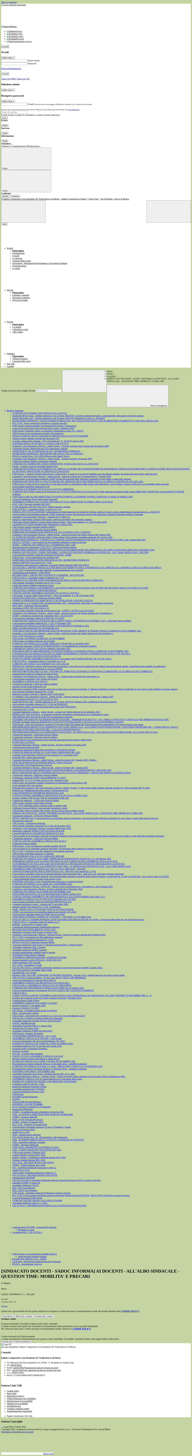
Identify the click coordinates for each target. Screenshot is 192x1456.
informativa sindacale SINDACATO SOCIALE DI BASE (38, 831)
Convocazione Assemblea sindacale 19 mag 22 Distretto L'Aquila (41, 1127)
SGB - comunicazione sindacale (26, 1134)
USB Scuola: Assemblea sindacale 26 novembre (33, 641)
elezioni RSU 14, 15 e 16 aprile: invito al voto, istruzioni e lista (40, 780)
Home (109, 371)
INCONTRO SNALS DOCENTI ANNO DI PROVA (36, 656)
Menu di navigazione (158, 406)
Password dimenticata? (11, 68)
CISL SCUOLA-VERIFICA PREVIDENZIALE (34, 590)
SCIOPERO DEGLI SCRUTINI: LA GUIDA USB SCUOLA (40, 443)
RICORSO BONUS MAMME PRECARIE (32, 970)
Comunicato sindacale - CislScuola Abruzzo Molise (35, 734)
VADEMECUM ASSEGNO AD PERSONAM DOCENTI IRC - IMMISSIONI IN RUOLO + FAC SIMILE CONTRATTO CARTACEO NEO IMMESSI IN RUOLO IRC (90, 719)
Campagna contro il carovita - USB (28, 1084)
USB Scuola (17, 1094)
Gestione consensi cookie (18, 1408)
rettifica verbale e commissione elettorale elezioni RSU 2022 (39, 1157)
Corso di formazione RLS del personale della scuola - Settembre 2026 (43, 428)
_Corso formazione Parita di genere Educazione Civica (36, 879)
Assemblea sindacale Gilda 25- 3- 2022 (29, 1203)
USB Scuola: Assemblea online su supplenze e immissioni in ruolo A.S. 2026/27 (48, 431)
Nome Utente (34, 60)
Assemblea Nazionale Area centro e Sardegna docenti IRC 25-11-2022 (43, 1074)
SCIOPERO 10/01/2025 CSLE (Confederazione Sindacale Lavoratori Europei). (47, 881)
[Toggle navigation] (23, 211)
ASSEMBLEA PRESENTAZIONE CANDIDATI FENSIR (39, 957)
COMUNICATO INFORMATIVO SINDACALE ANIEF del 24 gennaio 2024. (48, 988)
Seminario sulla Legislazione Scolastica (29, 1048)
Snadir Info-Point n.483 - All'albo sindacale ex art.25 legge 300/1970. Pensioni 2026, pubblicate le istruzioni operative (64, 702)
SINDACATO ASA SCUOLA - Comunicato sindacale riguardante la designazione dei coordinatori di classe (60, 714)
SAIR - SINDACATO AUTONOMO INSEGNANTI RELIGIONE (43, 909)
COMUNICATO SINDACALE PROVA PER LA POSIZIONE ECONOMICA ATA (50, 626)
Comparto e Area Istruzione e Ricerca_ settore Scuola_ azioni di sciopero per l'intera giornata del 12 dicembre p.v (62, 613)
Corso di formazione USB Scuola (27, 1198)
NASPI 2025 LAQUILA (23, 742)
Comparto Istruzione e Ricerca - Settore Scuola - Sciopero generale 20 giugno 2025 (49, 745)
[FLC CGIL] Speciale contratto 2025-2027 (31, 504)
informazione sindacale (22, 821)
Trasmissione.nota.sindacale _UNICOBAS (31, 572)
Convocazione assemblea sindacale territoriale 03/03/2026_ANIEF (42, 555)
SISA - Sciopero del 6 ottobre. (25, 1013)
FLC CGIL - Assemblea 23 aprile (27, 965)
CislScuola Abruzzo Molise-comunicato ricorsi (33, 585)
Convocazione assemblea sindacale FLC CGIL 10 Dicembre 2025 (41, 623)
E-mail (31, 104)
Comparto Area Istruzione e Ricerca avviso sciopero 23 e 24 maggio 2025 (45, 755)
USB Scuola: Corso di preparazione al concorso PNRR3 (37, 669)
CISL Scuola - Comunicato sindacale (28, 823)
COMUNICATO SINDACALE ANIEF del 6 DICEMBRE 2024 (41, 891)
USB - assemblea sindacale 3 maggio (28, 1142)
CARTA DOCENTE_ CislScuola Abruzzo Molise (34, 529)
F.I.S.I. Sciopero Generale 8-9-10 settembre (31, 1107)
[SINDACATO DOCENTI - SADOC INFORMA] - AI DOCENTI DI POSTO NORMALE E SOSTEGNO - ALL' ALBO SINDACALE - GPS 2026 (80, 552)
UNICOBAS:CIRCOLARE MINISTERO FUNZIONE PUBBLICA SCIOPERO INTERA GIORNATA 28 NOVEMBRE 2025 (70, 651)
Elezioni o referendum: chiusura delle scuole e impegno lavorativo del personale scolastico (52, 519)
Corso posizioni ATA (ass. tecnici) (27, 785)
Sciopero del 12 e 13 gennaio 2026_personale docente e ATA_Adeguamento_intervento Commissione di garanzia (62, 603)
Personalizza (7, 1316)
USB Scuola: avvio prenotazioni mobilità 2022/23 (34, 1254)
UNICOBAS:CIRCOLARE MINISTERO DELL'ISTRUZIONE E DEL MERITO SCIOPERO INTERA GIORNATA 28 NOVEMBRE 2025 (76, 631)
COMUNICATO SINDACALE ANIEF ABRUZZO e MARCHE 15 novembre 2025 (50, 643)
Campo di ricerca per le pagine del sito (18, 390)
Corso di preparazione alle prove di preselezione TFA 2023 (38, 1041)
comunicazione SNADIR (23, 1178)
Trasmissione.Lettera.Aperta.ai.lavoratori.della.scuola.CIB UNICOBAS (44, 707)
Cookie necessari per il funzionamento (18, 1336)
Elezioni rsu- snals (26, 1230)
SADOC (16, 1099)
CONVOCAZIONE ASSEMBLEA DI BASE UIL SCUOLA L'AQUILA (45, 593)
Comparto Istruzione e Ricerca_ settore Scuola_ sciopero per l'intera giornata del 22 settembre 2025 (56, 712)
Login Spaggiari (73, 110)
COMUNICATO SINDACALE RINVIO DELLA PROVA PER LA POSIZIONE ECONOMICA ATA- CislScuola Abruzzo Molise (71, 621)
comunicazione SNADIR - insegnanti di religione (34, 1227)
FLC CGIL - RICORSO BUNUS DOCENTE (33, 1162)
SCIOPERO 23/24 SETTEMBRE (27, 1104)
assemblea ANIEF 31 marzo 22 (26, 1183)
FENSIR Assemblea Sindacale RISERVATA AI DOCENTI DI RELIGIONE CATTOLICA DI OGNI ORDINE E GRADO (68, 722)
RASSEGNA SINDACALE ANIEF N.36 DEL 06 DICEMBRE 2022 (43, 1061)
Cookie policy (13, 1391)
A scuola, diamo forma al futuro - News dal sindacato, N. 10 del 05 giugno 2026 (48, 441)
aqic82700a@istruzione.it (35, 1368)
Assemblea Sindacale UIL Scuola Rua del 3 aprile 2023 (37, 1046)
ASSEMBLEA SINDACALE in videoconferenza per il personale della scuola (47, 1079)
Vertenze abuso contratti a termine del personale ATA (35, 438)
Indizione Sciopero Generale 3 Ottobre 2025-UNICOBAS (38, 694)
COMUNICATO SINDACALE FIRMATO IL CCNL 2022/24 (40, 664)
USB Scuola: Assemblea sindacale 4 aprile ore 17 (34, 1172)
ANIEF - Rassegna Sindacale (25, 1145)
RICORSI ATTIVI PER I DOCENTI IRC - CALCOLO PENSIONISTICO (46, 729)
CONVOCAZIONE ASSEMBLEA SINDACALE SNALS (39, 841)
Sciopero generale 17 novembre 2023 (29, 1005)
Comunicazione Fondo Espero (25, 1000)
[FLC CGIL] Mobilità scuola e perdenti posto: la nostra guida (39, 805)
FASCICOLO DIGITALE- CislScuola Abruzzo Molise (37, 598)
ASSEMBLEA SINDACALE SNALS (29, 681)
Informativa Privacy (15, 1396)
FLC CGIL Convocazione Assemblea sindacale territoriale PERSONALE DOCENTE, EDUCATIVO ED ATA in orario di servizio (71, 1195)
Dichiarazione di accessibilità (19, 1401)
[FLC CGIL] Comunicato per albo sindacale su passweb (37, 937)
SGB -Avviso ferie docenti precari (27, 1119)
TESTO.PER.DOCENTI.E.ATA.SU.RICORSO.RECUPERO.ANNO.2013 (46, 894)
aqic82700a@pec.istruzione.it (36, 1370)
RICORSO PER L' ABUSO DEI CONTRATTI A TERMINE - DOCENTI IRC (48, 575)
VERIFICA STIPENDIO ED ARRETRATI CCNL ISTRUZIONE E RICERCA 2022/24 (52, 600)
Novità (110, 373)
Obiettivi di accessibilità (17, 1403)
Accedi (5, 46)
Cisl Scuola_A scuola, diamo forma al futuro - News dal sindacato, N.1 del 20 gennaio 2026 (53, 595)
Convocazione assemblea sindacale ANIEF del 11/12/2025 (38, 618)
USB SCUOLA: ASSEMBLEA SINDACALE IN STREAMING (42, 985)
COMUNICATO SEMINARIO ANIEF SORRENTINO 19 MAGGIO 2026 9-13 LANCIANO (55, 464)
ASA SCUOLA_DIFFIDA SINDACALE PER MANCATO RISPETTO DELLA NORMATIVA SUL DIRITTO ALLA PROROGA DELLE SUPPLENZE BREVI (86, 567)
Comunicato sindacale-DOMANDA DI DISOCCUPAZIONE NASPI (43, 750)
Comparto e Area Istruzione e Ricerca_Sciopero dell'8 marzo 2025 (41, 828)
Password (32, 63)
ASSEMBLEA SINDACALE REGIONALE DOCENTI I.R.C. (41, 983)
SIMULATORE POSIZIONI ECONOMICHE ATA (35, 628)
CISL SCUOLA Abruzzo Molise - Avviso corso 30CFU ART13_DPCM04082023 (49, 978)
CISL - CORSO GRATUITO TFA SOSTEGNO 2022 (36, 1150)
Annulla (5, 196)
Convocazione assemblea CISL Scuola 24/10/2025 (34, 679)
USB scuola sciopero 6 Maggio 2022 (28, 1152)
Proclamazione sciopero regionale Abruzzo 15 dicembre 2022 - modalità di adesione (49, 1064)
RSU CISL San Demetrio (23, 1188)
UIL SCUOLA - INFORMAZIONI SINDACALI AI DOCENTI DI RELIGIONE (49, 1205)
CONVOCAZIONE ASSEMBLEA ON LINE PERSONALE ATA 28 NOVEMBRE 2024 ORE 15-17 (58, 897)
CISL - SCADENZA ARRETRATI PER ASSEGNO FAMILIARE (42, 1114)
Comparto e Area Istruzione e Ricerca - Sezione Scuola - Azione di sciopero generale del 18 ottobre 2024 (58, 934)
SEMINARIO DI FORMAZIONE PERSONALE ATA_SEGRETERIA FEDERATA (51, 560)
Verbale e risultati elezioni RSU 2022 (28, 1160)
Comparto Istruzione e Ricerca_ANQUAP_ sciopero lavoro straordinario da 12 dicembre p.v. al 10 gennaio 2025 (62, 886)
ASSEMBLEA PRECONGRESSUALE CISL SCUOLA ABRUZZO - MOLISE (49, 869)
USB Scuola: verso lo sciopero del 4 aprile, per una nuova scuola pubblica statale (48, 810)
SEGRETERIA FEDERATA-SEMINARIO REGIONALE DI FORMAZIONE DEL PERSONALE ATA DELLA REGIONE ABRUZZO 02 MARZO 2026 (83, 550)
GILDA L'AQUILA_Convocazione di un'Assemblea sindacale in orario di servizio (49, 542)
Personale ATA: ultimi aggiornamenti (28, 757)
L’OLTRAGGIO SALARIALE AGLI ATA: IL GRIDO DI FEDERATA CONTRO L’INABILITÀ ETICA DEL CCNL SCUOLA (71, 653)
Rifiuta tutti (24, 1316)
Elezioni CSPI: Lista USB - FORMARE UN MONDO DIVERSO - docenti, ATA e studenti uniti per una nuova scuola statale (68, 975)
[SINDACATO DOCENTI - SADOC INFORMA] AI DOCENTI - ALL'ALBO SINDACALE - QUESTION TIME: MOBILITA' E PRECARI (77, 813)
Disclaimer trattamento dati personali (17, 1432)
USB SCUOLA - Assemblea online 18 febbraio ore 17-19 (38, 578)
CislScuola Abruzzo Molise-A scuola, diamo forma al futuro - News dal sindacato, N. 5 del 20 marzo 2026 (59, 522)
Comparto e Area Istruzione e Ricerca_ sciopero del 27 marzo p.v (41, 517)
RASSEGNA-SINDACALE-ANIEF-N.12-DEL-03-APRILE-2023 (42, 1043)
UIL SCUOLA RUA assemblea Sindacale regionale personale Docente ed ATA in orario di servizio (56, 1180)
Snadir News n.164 (21, 1132)
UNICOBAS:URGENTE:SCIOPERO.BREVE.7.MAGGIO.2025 (42, 762)
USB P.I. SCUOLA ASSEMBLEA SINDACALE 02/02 (37, 1056)
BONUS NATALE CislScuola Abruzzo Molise (33, 942)
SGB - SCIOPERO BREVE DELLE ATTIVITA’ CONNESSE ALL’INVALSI (48, 1140)
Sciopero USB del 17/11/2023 (25, 1008)
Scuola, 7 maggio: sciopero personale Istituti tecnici (35, 466)
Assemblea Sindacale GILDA (25, 1185)
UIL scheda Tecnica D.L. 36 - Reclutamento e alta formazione (39, 1137)
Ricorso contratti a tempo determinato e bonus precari (36, 1059)
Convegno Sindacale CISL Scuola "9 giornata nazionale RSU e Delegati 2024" (47, 945)
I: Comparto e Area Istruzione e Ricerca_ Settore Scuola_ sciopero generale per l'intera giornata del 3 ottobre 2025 (62, 697)
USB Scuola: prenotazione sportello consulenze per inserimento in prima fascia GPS (49, 783)
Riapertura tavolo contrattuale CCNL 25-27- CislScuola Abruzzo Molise (44, 547)
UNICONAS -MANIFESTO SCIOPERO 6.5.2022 (35, 1147)
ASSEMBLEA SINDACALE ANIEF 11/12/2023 (34, 1003)
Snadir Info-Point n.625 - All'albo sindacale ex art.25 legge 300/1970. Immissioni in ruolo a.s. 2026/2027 (58, 418)
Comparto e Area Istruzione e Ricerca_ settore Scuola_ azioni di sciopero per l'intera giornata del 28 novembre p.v (62, 633)
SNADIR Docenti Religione (25, 1097)
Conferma (15, 196)
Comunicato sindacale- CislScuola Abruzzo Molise (34, 684)
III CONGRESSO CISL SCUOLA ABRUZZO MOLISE (38, 856)
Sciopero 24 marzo (20, 1051)
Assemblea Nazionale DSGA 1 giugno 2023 (32, 1026)
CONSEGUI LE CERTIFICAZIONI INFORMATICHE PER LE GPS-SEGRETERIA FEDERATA (57, 580)
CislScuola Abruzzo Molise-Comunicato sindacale (34, 461)
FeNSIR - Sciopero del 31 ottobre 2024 (29, 924)
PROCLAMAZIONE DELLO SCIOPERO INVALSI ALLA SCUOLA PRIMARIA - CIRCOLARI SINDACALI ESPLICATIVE (71, 772)
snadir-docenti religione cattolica (32, 1256)
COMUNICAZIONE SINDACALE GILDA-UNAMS (37, 1200)
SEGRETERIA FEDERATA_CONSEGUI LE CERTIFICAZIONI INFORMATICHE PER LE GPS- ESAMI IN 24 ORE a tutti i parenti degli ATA (79, 540)
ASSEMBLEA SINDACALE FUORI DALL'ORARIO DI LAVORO (44, 899)
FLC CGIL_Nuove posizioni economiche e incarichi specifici (39, 423)
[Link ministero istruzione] (13, 5)
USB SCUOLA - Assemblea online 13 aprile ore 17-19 (36, 509)
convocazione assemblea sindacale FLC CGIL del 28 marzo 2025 (41, 826)
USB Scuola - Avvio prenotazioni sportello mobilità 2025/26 (39, 846)
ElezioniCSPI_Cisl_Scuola (24, 972)
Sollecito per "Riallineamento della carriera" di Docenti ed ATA (40, 790)
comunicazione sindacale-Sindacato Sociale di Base (35, 674)
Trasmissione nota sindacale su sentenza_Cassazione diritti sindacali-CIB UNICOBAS (50, 565)
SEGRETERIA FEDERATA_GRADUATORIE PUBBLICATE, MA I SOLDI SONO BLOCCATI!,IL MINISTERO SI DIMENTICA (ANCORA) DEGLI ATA (85, 421)
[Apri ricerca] (168, 211)
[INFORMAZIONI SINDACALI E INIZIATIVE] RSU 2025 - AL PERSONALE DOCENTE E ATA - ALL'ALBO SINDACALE (71, 866)
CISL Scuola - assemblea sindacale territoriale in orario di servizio (41, 1193)
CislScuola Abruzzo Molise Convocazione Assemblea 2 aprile (39, 808)
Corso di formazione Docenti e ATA (28, 1091)
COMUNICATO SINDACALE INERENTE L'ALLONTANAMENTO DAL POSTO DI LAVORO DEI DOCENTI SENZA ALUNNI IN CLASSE (80, 588)
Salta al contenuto (9, 2)
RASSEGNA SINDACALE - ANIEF (29, 1259)
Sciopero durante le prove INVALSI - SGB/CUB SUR (36, 960)
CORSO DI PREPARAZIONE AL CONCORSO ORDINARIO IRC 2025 (46, 752)
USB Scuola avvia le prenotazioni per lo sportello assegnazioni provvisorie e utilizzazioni (51, 740)
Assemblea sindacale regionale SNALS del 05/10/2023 (36, 1021)
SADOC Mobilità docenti (23, 1023)
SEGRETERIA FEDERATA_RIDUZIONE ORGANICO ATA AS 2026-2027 (47, 453)
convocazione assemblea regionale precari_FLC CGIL (36, 583)
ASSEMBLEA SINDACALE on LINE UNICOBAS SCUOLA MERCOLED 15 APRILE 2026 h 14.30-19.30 (62, 502)
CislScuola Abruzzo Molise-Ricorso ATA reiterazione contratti (39, 448)
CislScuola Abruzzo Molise (24, 843)
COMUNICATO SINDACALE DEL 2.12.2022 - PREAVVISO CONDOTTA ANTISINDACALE (57, 1066)
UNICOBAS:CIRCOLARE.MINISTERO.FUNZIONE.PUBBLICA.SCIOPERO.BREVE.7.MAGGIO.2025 (61, 770)
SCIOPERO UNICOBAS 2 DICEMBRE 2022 (33, 1071)
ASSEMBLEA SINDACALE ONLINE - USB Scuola (37, 1038)
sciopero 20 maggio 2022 (23, 1129)
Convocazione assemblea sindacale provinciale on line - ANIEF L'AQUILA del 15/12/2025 (53, 610)
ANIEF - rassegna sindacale (24, 1117)
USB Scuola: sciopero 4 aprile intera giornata (32, 803)
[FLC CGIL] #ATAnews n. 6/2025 (28, 636)
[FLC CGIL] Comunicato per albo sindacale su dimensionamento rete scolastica (47, 570)
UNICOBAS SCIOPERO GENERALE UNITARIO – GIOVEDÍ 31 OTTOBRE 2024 (51, 917)
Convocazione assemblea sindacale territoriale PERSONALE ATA (42, 902)
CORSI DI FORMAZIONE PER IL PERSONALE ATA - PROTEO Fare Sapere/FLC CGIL (54, 871)
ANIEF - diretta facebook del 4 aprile (29, 1165)
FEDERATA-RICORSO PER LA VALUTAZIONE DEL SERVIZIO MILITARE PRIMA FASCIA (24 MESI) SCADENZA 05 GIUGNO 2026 (77, 481)
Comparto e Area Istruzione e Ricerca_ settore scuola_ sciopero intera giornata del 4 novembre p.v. (56, 676)
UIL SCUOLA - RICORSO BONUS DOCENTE (34, 1175)
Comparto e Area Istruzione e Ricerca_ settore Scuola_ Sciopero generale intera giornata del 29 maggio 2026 (60, 446)
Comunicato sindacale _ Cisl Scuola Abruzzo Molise (35, 800)
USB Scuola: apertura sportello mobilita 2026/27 (34, 527)
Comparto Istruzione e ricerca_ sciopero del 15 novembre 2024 (40, 904)
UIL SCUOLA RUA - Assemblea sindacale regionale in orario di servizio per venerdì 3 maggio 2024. (57, 967)
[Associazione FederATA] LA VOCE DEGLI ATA (35, 699)
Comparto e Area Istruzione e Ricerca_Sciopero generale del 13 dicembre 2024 (47, 889)
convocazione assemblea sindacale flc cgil (30, 486)
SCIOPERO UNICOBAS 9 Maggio (28, 955)
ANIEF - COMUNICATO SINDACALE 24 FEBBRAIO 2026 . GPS (44, 545)
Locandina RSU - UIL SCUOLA (27, 1232)
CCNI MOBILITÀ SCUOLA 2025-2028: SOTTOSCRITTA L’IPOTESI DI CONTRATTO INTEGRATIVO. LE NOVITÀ (68, 864)
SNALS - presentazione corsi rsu (27, 1264)
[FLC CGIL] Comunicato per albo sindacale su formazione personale (43, 851)
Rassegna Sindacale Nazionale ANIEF (29, 1086)
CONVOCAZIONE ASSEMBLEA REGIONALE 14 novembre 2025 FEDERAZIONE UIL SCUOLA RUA (62, 659)
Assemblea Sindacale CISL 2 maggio (28, 947)
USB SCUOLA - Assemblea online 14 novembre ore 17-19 (38, 661)
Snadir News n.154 (21, 1170)
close (4, 224)
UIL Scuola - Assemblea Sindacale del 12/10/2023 (34, 1010)
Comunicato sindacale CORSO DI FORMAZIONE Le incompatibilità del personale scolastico (54, 646)
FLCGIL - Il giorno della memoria (27, 1053)
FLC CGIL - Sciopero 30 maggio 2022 (29, 1124)
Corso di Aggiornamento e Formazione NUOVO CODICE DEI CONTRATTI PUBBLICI (53, 990)
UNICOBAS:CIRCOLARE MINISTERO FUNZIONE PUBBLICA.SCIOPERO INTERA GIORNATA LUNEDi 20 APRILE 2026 (72, 497)
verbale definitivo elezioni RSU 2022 (28, 1155)
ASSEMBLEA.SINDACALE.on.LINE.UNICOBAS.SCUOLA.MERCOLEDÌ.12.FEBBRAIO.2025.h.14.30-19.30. (65, 861)
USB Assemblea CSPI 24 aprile (26, 962)
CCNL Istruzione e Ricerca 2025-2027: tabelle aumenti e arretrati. (41, 507)
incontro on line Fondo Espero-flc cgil (29, 686)
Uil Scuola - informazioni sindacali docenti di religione (36, 1261)
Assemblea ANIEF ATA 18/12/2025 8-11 (30, 608)
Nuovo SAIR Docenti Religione (26, 1102)
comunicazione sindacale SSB (25, 747)
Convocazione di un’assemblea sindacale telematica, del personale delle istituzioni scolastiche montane (57, 848)
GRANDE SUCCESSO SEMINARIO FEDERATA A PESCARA (42, 524)
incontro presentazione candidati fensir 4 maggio (33, 952)
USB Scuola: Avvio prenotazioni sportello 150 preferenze (37, 433)
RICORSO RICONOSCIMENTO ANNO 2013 (34, 929)
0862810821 (16, 1365)
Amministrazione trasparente (19, 1411)
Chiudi (4, 125)
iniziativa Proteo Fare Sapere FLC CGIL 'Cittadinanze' (36, 907)
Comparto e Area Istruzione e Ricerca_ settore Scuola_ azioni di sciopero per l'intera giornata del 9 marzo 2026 (61, 534)
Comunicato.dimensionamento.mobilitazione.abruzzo (35, 927)
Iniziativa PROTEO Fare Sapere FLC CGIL (32, 562)
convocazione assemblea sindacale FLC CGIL (33, 691)
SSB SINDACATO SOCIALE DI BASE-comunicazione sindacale (42, 717)
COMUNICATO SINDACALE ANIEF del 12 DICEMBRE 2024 (42, 884)
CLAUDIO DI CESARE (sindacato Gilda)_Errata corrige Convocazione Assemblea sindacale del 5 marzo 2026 (62, 537)
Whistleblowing (14, 1406)
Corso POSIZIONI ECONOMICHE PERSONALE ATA (38, 793)
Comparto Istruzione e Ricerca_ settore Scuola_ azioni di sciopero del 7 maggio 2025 (50, 767)
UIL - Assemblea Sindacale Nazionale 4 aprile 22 (34, 1167)
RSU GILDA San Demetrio (24, 1190)
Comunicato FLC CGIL (23, 709)
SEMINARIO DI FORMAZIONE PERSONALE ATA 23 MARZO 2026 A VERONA (51, 532)
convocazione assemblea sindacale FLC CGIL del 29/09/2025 (39, 704)
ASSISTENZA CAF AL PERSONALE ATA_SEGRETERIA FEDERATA (46, 451)
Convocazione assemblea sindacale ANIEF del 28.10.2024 (38, 914)
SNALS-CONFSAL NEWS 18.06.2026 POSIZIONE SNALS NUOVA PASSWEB (50, 436)
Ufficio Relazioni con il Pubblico (21, 1398)
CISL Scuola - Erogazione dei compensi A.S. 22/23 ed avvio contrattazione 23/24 (48, 1016)
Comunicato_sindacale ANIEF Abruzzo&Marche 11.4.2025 (39, 778)
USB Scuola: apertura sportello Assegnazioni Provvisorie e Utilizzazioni (44, 426)
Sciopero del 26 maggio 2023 (25, 1028)
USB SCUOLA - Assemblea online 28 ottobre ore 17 (36, 922)
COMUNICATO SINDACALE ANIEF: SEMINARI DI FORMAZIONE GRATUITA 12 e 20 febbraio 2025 (61, 859)
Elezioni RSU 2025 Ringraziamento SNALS (32, 765)
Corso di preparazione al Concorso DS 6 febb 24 (34, 980)
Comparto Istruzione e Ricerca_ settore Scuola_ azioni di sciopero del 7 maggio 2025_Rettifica (54, 760)
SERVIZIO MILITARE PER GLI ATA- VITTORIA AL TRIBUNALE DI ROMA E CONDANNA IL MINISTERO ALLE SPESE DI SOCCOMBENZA (82, 671)
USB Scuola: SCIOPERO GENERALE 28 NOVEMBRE (38, 638)
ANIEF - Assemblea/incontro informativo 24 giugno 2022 (38, 1112)
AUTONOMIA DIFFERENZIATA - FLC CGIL (34, 1036)
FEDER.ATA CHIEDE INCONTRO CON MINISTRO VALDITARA (44, 1081)
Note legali (11, 1393)
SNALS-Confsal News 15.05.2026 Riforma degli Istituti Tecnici (41, 456)
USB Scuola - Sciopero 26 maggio (27, 1033)
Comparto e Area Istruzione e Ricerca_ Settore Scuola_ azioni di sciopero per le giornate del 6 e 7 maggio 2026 (61, 476)
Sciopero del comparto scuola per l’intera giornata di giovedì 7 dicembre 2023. (47, 998)
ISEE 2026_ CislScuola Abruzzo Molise (30, 605)
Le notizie (111, 376)
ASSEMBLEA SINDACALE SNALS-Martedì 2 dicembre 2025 (41, 648)
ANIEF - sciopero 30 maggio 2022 (27, 1122)
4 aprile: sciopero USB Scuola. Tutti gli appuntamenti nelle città (40, 798)
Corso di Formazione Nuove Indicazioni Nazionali (34, 499)
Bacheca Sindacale (15, 410)
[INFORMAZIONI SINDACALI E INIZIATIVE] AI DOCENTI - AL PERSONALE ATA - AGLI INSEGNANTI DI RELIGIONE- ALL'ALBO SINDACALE (85, 732)
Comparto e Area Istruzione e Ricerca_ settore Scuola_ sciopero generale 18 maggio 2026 (52, 459)
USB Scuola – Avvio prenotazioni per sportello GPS (35, 557)
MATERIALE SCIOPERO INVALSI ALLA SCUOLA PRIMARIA (43, 489)
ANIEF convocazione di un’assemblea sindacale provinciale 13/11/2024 (44, 912)
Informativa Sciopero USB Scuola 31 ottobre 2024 (34, 932)
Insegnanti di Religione (22, 1109)
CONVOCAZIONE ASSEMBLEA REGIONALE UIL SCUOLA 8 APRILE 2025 (50, 795)
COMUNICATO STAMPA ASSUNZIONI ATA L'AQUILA (39, 413)
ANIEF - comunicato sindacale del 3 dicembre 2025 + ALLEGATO (42, 615)
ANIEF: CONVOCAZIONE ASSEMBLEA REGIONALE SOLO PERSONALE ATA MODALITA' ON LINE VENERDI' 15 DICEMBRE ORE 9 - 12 (82, 995)
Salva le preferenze (23, 1342)
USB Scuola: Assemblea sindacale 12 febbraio (33, 853)
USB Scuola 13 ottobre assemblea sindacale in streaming (37, 1018)
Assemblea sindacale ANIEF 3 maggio (29, 950)
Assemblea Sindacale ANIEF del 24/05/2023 (32, 1031)
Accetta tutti (44, 1316)
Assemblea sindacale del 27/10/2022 (28, 1089)
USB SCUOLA (19, 993)
